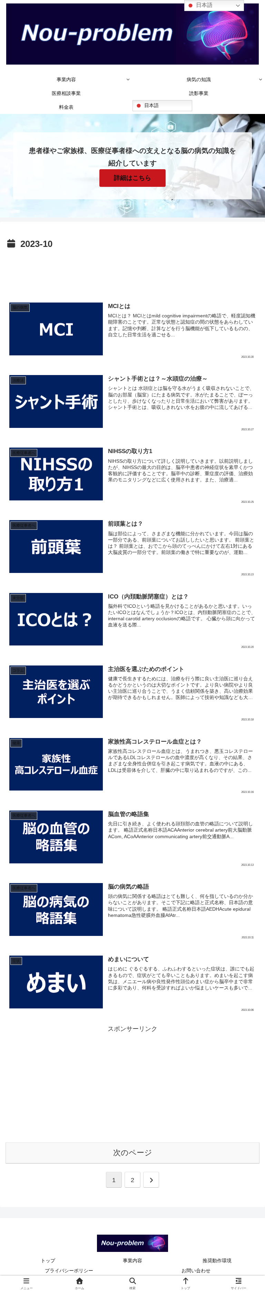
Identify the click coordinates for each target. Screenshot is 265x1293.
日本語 (151, 105)
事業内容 (132, 1260)
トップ (48, 1260)
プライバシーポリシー (69, 1270)
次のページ (132, 1152)
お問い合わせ (195, 1270)
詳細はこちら (132, 177)
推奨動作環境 (217, 1260)
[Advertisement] (132, 271)
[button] (244, 1044)
